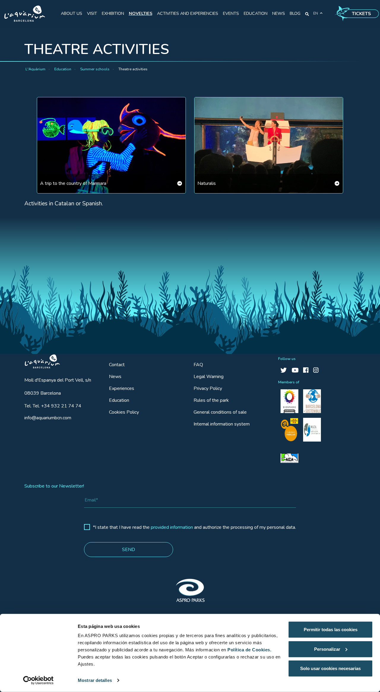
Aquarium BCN (39, 360)
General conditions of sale (220, 412)
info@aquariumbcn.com (47, 418)
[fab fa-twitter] (283, 370)
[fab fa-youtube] (295, 370)
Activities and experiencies (187, 13)
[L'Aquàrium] (24, 13)
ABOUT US (71, 13)
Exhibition (113, 13)
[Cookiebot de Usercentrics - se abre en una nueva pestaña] (38, 680)
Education (255, 13)
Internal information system (222, 424)
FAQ (198, 364)
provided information (172, 527)
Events (231, 13)
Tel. (52, 406)
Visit (92, 13)
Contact (117, 364)
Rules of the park (211, 400)
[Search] (307, 13)
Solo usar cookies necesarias (330, 668)
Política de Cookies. (249, 649)
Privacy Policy (208, 388)
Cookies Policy (124, 412)
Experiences (121, 388)
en (315, 13)
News (278, 13)
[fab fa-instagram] (316, 370)
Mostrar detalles (95, 680)
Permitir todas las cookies (330, 629)
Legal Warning (209, 376)
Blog (295, 13)
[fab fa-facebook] (306, 370)
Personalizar (327, 648)
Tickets (361, 13)
